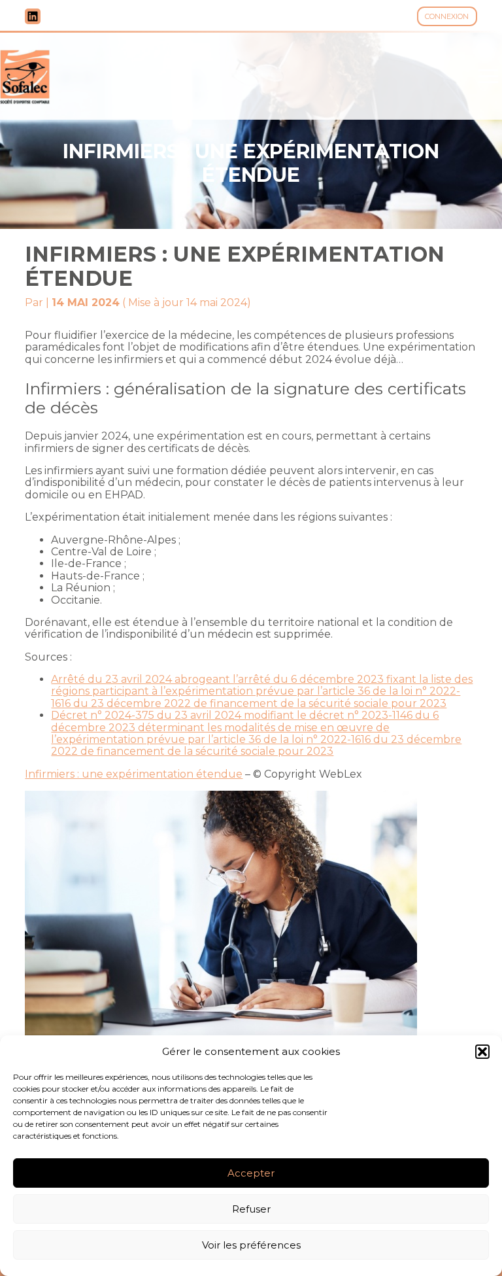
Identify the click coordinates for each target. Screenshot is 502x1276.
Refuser (251, 1209)
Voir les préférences (251, 1245)
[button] (482, 1051)
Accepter (251, 1173)
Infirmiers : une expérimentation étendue (134, 774)
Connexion (447, 16)
